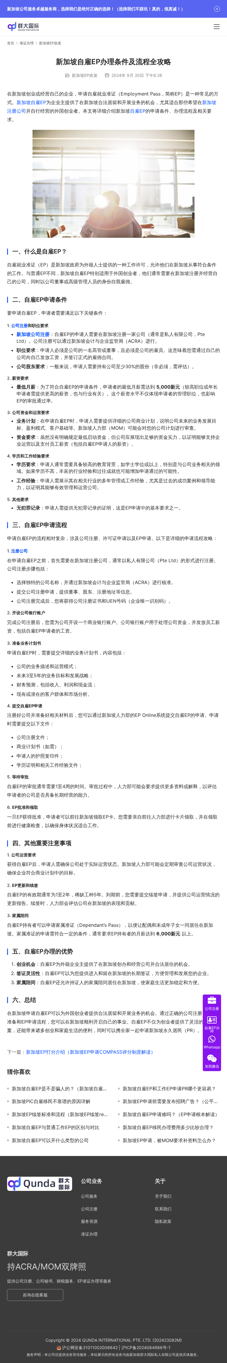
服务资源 (89, 1221)
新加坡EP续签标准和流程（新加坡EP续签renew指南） (60, 1114)
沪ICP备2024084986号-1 (146, 1347)
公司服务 (89, 1196)
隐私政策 (163, 1221)
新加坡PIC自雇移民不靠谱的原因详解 (51, 1101)
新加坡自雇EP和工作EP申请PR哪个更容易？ (169, 1088)
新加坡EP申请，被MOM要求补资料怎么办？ (169, 1140)
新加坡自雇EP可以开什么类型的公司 (50, 1140)
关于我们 (163, 1196)
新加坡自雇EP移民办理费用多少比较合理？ (168, 1127)
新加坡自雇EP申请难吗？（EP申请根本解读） (171, 1114)
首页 (10, 43)
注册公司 (19, 550)
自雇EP (137, 111)
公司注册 (19, 325)
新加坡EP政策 (85, 75)
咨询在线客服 (35, 1294)
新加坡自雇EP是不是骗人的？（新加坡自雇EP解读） (60, 1088)
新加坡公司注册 (33, 334)
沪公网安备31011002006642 (89, 1347)
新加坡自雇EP (31, 102)
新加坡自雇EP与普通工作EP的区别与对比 (55, 1127)
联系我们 (163, 1208)
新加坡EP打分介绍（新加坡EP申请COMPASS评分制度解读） (90, 1052)
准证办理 (89, 1233)
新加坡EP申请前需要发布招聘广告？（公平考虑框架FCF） (171, 1101)
